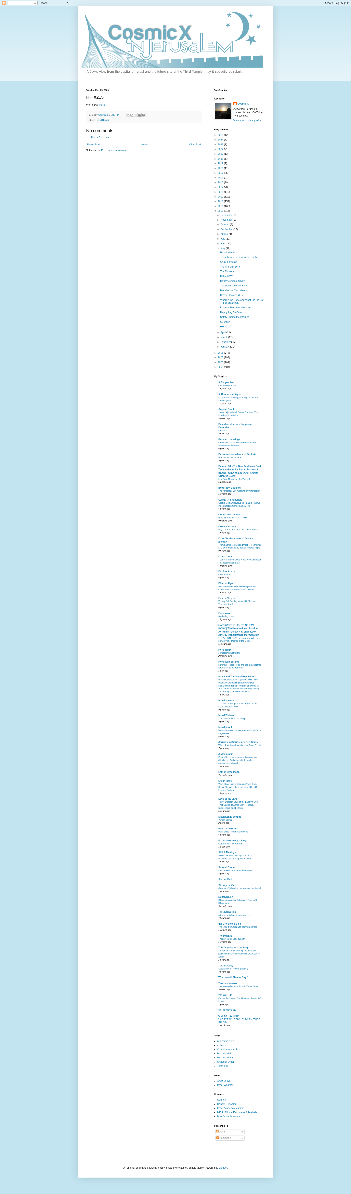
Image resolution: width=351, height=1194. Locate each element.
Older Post (195, 144)
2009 (221, 210)
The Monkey (227, 271)
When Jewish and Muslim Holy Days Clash (239, 745)
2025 (221, 135)
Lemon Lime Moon (228, 772)
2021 (221, 153)
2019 (221, 163)
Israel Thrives (226, 715)
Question (225, 322)
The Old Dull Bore (230, 266)
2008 (221, 352)
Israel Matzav (226, 700)
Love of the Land (227, 798)
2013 (221, 192)
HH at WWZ (226, 276)
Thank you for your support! (232, 939)
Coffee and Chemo (229, 514)
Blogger (223, 1167)
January (225, 346)
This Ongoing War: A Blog (233, 947)
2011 (221, 201)
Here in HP (224, 649)
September (227, 229)
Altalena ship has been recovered (234, 915)
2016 (221, 177)
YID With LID (225, 995)
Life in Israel (225, 780)
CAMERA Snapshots (230, 499)
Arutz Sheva (224, 1081)
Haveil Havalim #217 (231, 295)
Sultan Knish (225, 897)
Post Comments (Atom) (114, 150)
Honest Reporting (228, 661)
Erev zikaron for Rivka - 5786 (232, 517)
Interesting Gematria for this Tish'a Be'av (238, 986)
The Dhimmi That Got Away (231, 718)
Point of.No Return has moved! (233, 831)
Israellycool (225, 727)
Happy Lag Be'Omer (231, 312)
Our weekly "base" (227, 385)
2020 (221, 158)
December (227, 215)
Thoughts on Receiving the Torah (238, 257)
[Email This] (128, 115)
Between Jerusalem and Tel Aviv (237, 454)
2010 (221, 206)
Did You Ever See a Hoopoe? (236, 307)
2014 (221, 187)
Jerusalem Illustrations (229, 653)
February (226, 342)
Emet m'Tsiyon (226, 598)
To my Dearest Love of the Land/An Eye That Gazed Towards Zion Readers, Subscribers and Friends (238, 805)
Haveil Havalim (102, 120)
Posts (222, 1131)
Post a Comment (100, 137)
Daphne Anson (226, 571)
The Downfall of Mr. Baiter (234, 285)
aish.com (222, 1045)
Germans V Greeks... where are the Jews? (239, 888)
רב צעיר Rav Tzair (228, 1016)
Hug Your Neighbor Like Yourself (234, 479)
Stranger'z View (227, 885)
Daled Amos (225, 556)
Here (102, 104)
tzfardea (222, 430)
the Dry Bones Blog (229, 923)
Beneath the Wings (229, 439)
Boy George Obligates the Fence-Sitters (238, 529)
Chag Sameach (228, 261)
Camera (221, 1099)
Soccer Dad (225, 879)
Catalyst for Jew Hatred (230, 843)
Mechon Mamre (225, 1057)
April (223, 332)
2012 (221, 196)
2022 (221, 149)
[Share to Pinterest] (143, 115)
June (224, 243)
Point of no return (228, 828)
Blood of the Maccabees (233, 290)
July (223, 238)
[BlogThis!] (132, 115)
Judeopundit (225, 754)
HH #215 (225, 326)
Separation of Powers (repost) (233, 968)
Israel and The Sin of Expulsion (236, 676)
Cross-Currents (227, 526)
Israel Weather (225, 1085)
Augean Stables (227, 409)
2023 (221, 144)
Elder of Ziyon (226, 583)
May (223, 248)
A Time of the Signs (229, 394)
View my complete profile (247, 120)
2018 (221, 168)
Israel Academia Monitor (230, 1108)
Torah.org (222, 1065)
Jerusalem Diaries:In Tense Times (238, 742)
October (225, 224)
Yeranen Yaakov (227, 983)
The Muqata (225, 935)
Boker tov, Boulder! (229, 487)
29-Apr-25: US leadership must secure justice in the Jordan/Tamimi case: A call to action (239, 953)
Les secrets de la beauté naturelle (235, 870)
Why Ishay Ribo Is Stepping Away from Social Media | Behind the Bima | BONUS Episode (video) (238, 787)
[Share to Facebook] (140, 115)
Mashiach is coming (229, 816)
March (224, 337)
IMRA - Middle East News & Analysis (237, 1112)
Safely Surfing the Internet (234, 317)
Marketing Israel (226, 616)
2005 (221, 367)
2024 (221, 139)
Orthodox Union (226, 1061)
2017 (221, 173)
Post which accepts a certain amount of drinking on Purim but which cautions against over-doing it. (237, 760)
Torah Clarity (225, 965)
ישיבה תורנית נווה (226, 1041)
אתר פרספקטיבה (227, 1010)
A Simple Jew (226, 382)
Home (144, 144)
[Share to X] (136, 115)
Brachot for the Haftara (229, 457)
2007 (221, 357)
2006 (221, 362)
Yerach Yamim (225, 820)
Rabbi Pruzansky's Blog (232, 840)
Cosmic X (243, 103)
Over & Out (224, 574)
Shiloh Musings (227, 852)
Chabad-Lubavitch (227, 1049)
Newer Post (93, 144)
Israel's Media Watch (228, 1116)
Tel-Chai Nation (227, 912)
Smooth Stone (226, 867)
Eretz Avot (224, 613)
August (225, 234)
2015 (221, 182)
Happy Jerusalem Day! (232, 281)
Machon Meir (224, 1053)
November (227, 219)
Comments (225, 1138)
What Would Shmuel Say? (233, 977)
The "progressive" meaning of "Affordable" (239, 491)
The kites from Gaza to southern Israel (237, 927)
